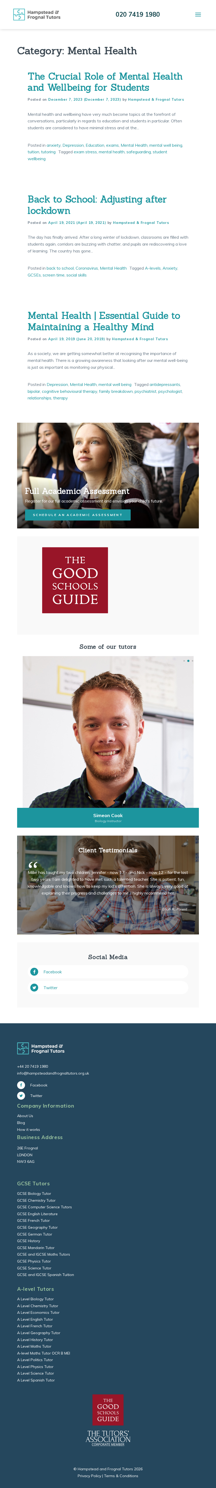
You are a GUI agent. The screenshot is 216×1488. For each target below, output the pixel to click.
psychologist (170, 391)
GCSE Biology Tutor (34, 1193)
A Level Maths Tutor (34, 1346)
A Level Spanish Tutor (36, 1380)
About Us (25, 1115)
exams (112, 145)
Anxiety (170, 268)
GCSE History (28, 1240)
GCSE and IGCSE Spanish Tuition (45, 1274)
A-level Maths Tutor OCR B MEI (43, 1353)
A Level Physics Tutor (35, 1366)
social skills (76, 275)
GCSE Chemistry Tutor (36, 1200)
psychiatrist (145, 391)
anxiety (54, 145)
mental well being (165, 145)
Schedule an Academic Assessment (78, 515)
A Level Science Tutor (35, 1373)
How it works (28, 1129)
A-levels (153, 268)
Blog (21, 1122)
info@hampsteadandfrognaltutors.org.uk (53, 1073)
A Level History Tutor (35, 1339)
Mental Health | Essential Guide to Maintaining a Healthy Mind (104, 321)
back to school (60, 268)
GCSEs (34, 275)
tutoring (48, 151)
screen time (54, 275)
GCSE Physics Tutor (34, 1261)
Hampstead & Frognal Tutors (156, 99)
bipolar (34, 391)
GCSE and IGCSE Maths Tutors (43, 1254)
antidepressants (165, 384)
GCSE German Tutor (34, 1234)
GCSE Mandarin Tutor (36, 1247)
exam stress (85, 151)
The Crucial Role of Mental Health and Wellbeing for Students (105, 81)
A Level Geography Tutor (38, 1332)
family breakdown (116, 391)
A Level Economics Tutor (38, 1312)
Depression (73, 145)
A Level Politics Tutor (35, 1359)
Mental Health (134, 145)
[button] (184, 660)
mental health (112, 151)
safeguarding (138, 151)
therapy (60, 397)
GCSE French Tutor (33, 1220)
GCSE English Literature (37, 1213)
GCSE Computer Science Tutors (44, 1207)
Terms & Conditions (121, 1475)
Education (95, 145)
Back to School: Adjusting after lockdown (97, 204)
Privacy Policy (89, 1475)
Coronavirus (87, 268)
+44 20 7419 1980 (32, 1066)
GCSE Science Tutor (34, 1268)
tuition (33, 151)
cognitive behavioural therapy (69, 391)
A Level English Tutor (35, 1319)
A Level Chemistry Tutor (37, 1305)
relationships (39, 397)
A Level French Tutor (34, 1326)
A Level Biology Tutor (35, 1299)
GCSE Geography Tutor (37, 1227)
